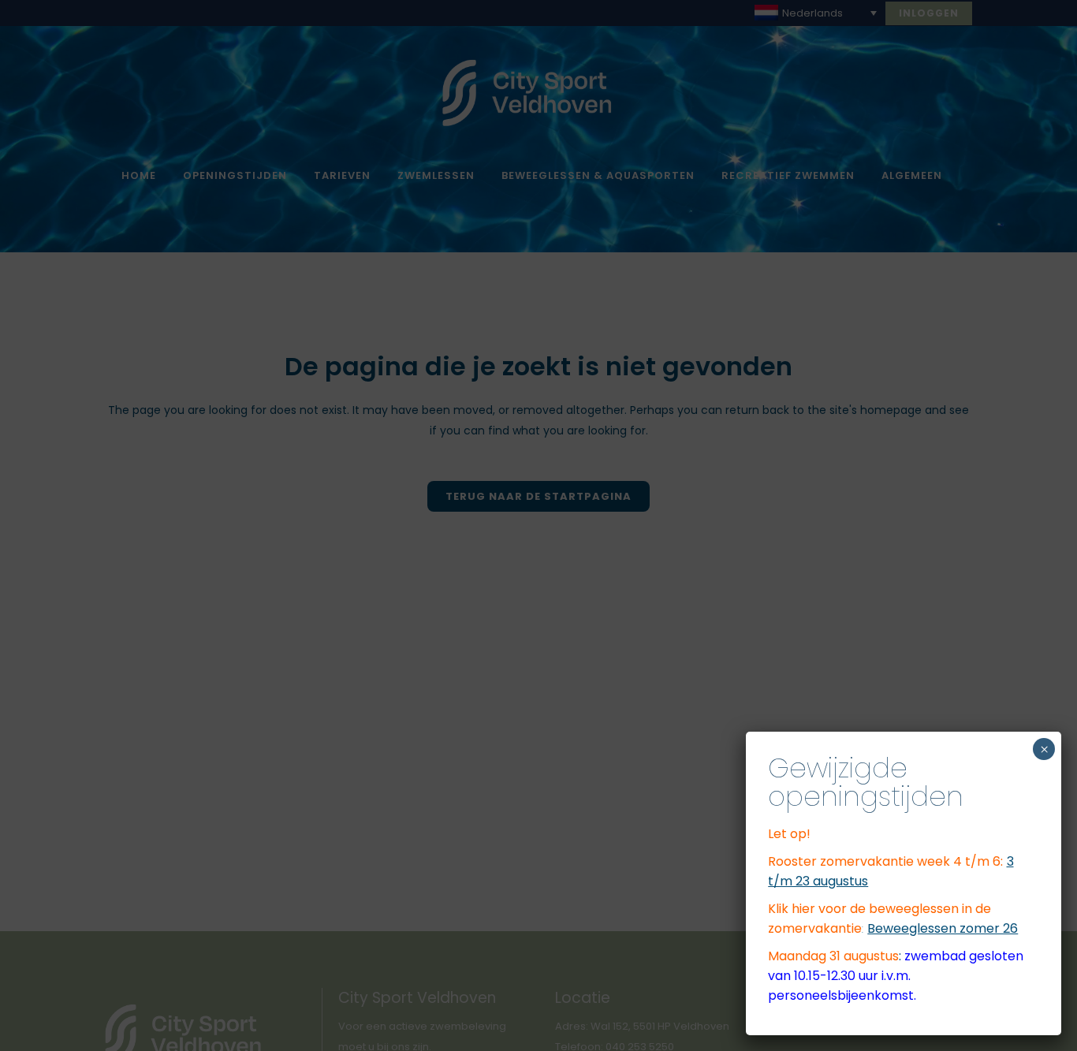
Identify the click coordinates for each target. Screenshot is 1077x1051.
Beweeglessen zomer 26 (942, 928)
